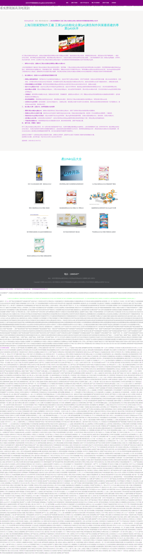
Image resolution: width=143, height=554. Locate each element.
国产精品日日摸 (22, 504)
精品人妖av (114, 472)
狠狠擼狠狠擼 (107, 307)
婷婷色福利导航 (115, 367)
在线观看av (8, 483)
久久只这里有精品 (53, 510)
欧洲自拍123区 (52, 493)
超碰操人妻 (46, 523)
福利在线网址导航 (132, 402)
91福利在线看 (78, 396)
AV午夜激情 (61, 369)
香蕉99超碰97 (48, 462)
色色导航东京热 (9, 369)
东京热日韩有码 (125, 362)
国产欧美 (75, 512)
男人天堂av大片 (32, 483)
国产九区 (92, 383)
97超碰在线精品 (67, 487)
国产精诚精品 (25, 413)
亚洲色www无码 (69, 386)
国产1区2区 (134, 498)
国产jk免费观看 (75, 373)
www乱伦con (15, 436)
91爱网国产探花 (34, 544)
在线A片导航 (52, 432)
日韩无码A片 (30, 479)
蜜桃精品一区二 (69, 392)
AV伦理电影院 (78, 527)
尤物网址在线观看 (20, 377)
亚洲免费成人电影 (57, 426)
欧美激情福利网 (92, 305)
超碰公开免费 (9, 472)
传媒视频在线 (70, 485)
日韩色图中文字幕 (80, 392)
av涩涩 (18, 464)
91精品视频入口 (118, 453)
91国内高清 (70, 379)
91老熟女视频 (52, 483)
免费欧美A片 (135, 510)
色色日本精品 (26, 470)
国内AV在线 (10, 496)
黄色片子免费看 (4, 538)
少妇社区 (19, 544)
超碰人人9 (47, 371)
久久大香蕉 (22, 436)
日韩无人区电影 (44, 546)
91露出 (40, 375)
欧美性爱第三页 (129, 483)
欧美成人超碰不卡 (10, 466)
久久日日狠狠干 (110, 396)
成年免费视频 (50, 312)
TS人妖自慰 (112, 436)
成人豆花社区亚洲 (18, 500)
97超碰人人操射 (101, 457)
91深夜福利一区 (120, 457)
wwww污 (118, 489)
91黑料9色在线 (42, 483)
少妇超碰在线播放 (69, 521)
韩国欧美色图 (119, 542)
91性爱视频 (132, 424)
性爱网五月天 (48, 453)
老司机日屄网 (14, 487)
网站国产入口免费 (25, 502)
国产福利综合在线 (103, 534)
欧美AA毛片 (30, 377)
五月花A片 (120, 538)
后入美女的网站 (58, 468)
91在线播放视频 (14, 460)
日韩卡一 (136, 546)
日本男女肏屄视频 (126, 381)
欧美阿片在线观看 (111, 443)
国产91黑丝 (70, 381)
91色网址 (12, 521)
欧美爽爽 (22, 415)
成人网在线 (102, 474)
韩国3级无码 (85, 438)
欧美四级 (60, 521)
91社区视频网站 (67, 436)
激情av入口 (66, 364)
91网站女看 (20, 402)
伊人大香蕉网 (101, 396)
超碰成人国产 (82, 466)
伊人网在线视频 (58, 443)
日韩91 (89, 466)
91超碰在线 (77, 354)
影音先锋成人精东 (67, 445)
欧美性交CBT (131, 413)
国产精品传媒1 (48, 491)
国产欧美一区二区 (33, 383)
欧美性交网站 (115, 462)
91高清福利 (110, 519)
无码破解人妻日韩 (117, 466)
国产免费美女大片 (98, 479)
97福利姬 (135, 388)
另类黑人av (96, 483)
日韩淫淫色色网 (107, 398)
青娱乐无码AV (10, 377)
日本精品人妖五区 (93, 502)
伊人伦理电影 (110, 347)
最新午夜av (3, 479)
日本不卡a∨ (132, 464)
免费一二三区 (133, 371)
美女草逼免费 (43, 510)
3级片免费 (50, 356)
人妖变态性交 (124, 434)
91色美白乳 (46, 438)
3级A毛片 (60, 481)
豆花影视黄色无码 (108, 358)
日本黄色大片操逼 (90, 468)
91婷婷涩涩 (99, 383)
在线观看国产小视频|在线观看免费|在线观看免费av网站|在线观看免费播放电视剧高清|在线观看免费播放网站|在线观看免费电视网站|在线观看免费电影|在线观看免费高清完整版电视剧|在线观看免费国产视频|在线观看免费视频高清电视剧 (69, 293)
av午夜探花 (90, 371)
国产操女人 (50, 434)
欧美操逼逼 (27, 525)
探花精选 (88, 523)
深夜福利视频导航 (96, 398)
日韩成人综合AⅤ (59, 434)
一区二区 (103, 542)
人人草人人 (79, 472)
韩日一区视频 (23, 540)
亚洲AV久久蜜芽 (14, 415)
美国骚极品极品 (33, 472)
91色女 (83, 525)
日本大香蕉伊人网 (135, 362)
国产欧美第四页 (96, 394)
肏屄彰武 (138, 375)
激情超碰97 (24, 548)
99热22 (85, 386)
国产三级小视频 (38, 445)
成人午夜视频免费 (82, 305)
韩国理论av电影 (52, 540)
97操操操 (45, 413)
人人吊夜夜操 (90, 388)
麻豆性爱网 (31, 400)
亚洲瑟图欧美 (94, 474)
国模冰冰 (78, 421)
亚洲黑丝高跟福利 (31, 415)
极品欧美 (75, 502)
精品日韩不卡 (129, 358)
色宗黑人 (99, 358)
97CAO (4, 350)
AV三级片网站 (84, 506)
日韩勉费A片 (86, 398)
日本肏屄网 (12, 525)
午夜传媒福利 (106, 472)
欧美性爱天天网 (60, 358)
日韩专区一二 (6, 424)
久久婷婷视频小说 (63, 493)
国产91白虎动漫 (120, 438)
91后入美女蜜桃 (127, 377)
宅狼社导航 (61, 529)
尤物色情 (134, 373)
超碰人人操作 (55, 438)
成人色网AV (120, 483)
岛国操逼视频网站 (18, 553)
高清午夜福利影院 (58, 502)
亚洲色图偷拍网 (113, 421)
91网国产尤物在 (10, 312)
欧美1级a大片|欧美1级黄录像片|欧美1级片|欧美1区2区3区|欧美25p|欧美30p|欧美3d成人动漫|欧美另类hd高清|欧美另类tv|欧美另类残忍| (44, 339)
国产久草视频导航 (18, 430)
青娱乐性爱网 (48, 466)
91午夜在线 (87, 301)
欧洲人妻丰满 (93, 428)
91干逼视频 (94, 360)
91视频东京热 (107, 540)
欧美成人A (14, 347)
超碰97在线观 (116, 398)
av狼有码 (97, 542)
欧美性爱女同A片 (133, 398)
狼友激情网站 (27, 546)
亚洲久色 (95, 496)
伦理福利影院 (117, 388)
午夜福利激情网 (117, 428)
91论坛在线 (61, 362)
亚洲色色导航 (38, 358)
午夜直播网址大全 (101, 455)
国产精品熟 (21, 347)
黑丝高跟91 (111, 360)
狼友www (108, 381)
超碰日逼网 (52, 527)
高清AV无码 (46, 548)
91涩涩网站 (130, 472)
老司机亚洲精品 (103, 502)
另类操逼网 (25, 411)
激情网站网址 (69, 529)
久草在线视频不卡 (118, 390)
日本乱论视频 (61, 485)
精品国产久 (50, 544)
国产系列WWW (47, 479)
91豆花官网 (113, 548)
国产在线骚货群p (22, 394)
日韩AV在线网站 (39, 553)
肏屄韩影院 (68, 434)
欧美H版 (117, 362)
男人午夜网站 (126, 352)
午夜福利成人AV (30, 496)
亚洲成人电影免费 (63, 367)
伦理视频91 (24, 472)
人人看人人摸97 (110, 438)
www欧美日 (51, 386)
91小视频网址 (73, 544)
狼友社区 (68, 394)
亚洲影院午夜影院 (127, 534)
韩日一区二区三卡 (72, 466)
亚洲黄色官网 (63, 381)
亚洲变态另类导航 (45, 426)
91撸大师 (72, 421)
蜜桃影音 (106, 500)
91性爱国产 (8, 386)
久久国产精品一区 (12, 481)
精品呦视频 (139, 301)
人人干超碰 (70, 347)
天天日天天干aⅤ (122, 405)
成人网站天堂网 (18, 462)
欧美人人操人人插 (62, 470)
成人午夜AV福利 (91, 375)
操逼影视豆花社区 (92, 377)
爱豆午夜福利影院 (77, 352)
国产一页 (54, 407)
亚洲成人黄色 (67, 474)
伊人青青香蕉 (111, 375)
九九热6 (66, 440)
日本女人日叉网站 (67, 360)
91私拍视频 (96, 347)
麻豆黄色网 (43, 487)
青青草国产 (138, 383)
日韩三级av (135, 417)
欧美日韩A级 (19, 521)
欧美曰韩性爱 (113, 496)
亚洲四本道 (23, 489)
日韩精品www (133, 415)
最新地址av (50, 443)
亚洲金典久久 (128, 468)
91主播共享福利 (42, 449)
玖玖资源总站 (101, 544)
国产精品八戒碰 (92, 411)
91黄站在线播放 (117, 377)
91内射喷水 (45, 430)
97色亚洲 (62, 438)
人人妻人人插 (41, 415)
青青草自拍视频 (112, 455)
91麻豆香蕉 (19, 466)
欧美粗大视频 (21, 512)
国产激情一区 (63, 510)
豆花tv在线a (59, 405)
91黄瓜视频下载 (18, 485)
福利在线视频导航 (96, 301)
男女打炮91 (118, 519)
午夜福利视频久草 (94, 529)
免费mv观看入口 (118, 400)
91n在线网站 (85, 485)
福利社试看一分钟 (99, 498)
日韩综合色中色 (73, 493)
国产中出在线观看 (68, 453)
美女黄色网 (112, 529)
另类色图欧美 (104, 417)
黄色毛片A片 (105, 487)
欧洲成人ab (105, 364)
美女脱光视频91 (63, 430)
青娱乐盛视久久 (53, 451)
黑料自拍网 (117, 460)
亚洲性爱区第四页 (35, 440)
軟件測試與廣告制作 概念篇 (71, 232)
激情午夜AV (96, 434)
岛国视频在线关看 (65, 523)
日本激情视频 (109, 400)
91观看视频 (126, 356)
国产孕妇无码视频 (14, 301)
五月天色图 (16, 510)
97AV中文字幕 (60, 538)
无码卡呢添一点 (70, 432)
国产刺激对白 (51, 309)
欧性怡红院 (107, 477)
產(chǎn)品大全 (85, 2)
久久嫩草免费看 (128, 493)
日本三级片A (127, 373)
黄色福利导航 (13, 367)
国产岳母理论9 (78, 453)
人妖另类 (68, 438)
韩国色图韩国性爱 (27, 523)
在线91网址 (99, 491)
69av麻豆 (126, 453)
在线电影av (26, 398)
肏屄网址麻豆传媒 (121, 529)
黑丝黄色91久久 (67, 489)
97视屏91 (66, 544)
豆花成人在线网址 (121, 369)
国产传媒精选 (44, 386)
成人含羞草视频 (78, 542)
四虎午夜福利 (65, 350)
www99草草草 (31, 474)
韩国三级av (22, 354)
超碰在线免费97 (48, 464)
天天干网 (68, 407)
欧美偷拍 (97, 430)
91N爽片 (66, 496)
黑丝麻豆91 (49, 373)
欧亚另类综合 (102, 411)
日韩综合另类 (38, 485)
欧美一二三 (61, 447)
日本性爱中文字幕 (97, 517)
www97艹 (104, 362)
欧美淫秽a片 (85, 477)
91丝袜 (19, 411)
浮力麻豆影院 (82, 544)
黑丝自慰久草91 (111, 525)
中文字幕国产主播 (38, 371)
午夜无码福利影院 (19, 407)
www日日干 (6, 502)
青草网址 (110, 460)
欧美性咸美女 (69, 538)
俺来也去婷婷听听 (115, 445)
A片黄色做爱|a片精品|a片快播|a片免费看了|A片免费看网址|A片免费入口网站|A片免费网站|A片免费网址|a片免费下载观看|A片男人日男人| (46, 341)
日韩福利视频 (99, 510)
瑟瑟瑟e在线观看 (135, 540)
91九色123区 (117, 474)
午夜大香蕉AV (81, 388)
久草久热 (118, 451)
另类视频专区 (67, 460)
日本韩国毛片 (16, 483)
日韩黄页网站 (82, 402)
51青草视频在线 (130, 548)
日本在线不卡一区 (61, 347)
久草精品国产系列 (66, 498)
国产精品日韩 (49, 474)
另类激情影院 (121, 548)
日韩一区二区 (82, 457)
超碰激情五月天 (38, 462)
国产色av (73, 364)
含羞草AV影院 (10, 405)
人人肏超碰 (80, 496)
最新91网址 (21, 421)
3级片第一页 (135, 474)
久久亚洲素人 (10, 531)
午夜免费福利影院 (40, 428)
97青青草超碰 (35, 502)
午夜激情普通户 (78, 464)
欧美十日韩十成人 (76, 517)
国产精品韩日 (137, 493)
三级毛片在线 (37, 542)
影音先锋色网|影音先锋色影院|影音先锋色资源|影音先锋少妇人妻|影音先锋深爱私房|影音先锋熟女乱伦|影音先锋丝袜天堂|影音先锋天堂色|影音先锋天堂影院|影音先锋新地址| (55, 335)
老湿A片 (111, 512)
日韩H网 (2, 407)
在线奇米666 (74, 419)
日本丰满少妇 (65, 421)
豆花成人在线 (105, 508)
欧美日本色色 (82, 440)
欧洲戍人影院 (90, 498)
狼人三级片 (27, 312)
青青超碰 (137, 472)
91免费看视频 (16, 386)
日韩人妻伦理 (35, 455)
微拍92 (101, 506)
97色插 (105, 504)
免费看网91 (68, 402)
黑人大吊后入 (114, 487)
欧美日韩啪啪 (56, 421)
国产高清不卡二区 (71, 305)
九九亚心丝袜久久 (128, 383)
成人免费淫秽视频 (123, 536)
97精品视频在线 (25, 455)
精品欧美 (83, 303)
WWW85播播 (42, 350)
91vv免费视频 (78, 413)
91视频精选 (136, 409)
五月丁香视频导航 (112, 407)
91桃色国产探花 (39, 421)
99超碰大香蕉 (93, 451)
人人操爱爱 (87, 453)
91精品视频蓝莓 (124, 462)
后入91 (35, 443)
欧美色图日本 (12, 536)
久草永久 (138, 405)
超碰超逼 (49, 525)
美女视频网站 (29, 347)
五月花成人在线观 (26, 493)
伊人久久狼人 (32, 540)
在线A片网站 (75, 460)
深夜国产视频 (15, 303)
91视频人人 (35, 546)
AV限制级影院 (137, 485)
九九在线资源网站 (110, 544)
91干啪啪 (127, 307)
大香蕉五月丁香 (35, 527)
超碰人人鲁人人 (89, 381)
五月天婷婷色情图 (39, 436)
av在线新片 (28, 432)
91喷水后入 (72, 388)
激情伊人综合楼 (53, 529)
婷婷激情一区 (4, 402)
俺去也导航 (121, 411)
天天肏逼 (27, 491)
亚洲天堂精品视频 (26, 419)
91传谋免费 (97, 362)
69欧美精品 (136, 508)
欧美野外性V (41, 468)
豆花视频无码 (68, 383)
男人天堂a (135, 542)
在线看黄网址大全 (37, 521)
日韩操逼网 (28, 498)
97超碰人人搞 (58, 487)
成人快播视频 (108, 419)
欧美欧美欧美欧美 (96, 379)
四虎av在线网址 (76, 474)
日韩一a (103, 347)
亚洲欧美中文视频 (59, 312)
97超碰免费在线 (128, 396)
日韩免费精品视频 (42, 303)
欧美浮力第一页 (88, 362)
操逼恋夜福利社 (116, 402)
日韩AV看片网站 (79, 529)
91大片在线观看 (96, 508)
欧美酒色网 (132, 434)
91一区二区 (57, 356)
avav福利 (14, 400)
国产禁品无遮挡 (107, 517)
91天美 (27, 440)
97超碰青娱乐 (50, 534)
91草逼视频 (109, 305)
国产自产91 (90, 447)
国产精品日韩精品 (27, 445)
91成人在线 (30, 436)
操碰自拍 (117, 392)
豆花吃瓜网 (81, 512)
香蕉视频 (82, 523)
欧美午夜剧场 (129, 544)
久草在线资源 (125, 491)
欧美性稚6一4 (79, 540)
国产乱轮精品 (51, 508)
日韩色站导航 (9, 527)
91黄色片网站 (119, 493)
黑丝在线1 (67, 517)
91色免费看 (63, 472)
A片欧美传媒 (96, 525)
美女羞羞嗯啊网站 (124, 540)
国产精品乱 (113, 479)
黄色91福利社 (54, 305)
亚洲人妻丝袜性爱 (129, 375)
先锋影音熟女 (117, 424)
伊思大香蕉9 (69, 354)
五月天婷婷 (32, 307)
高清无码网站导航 (7, 523)
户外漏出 (107, 432)
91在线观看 (85, 307)
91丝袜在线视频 (52, 392)
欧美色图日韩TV (10, 445)
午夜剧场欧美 (103, 447)
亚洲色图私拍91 (24, 409)
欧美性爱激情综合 (14, 449)
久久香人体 (133, 453)
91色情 (120, 447)
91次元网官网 (138, 400)
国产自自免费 (35, 470)
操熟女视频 (101, 428)
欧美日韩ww (127, 390)
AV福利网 (54, 367)
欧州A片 (52, 548)
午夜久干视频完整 (39, 405)
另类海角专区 (119, 375)
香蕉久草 (23, 457)
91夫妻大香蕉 (51, 398)
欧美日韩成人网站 (81, 432)
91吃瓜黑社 (38, 548)
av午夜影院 (45, 515)
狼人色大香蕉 (106, 462)
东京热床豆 (25, 362)
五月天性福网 (85, 415)
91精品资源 (54, 402)
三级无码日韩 (47, 457)
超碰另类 (70, 542)
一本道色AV (30, 487)
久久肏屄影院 (38, 394)
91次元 (15, 508)
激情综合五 (83, 481)
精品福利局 (109, 474)
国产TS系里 (77, 390)
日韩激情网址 (79, 386)
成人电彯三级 (7, 534)
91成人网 (33, 468)
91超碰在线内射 (105, 352)
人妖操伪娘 (93, 536)
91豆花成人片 (96, 421)
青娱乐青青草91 (8, 508)
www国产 (41, 453)
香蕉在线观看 (63, 451)
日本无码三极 (137, 358)
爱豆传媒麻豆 (59, 383)
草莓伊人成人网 (26, 375)
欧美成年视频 (69, 309)
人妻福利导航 (139, 527)
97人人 (132, 462)
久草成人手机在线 (63, 500)
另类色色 (56, 411)
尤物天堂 (101, 453)
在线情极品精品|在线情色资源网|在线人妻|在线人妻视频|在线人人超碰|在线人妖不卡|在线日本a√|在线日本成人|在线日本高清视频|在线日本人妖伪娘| (59, 326)
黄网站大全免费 (17, 470)
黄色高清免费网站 (69, 405)
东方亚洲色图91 (11, 350)
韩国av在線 (89, 354)
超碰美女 (84, 447)
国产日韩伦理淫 (41, 312)
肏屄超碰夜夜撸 (75, 415)
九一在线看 (3, 432)
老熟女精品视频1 (82, 411)
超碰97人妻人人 (124, 379)
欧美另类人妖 (113, 449)
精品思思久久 (122, 546)
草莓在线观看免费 (7, 553)
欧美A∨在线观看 (30, 402)
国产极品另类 (52, 449)
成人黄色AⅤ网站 (129, 538)
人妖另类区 (23, 447)
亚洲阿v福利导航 (79, 417)
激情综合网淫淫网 (21, 396)
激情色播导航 (105, 434)
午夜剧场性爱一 (88, 464)
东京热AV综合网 (95, 426)
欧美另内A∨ (29, 358)
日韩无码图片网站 (34, 390)
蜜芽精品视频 (42, 443)
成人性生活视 (38, 477)
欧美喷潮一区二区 (107, 301)
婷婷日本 (24, 383)
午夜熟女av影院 (134, 367)
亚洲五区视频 (68, 443)
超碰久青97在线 (14, 381)
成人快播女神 (59, 460)
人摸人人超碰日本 (99, 373)
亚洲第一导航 (48, 377)
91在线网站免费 (91, 481)
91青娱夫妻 (122, 487)
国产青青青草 (101, 305)
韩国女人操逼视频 (112, 536)
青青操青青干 (134, 307)
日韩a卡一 (120, 550)
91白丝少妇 (24, 483)
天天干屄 (126, 504)
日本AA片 (8, 421)
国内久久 (8, 474)
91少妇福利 (11, 464)
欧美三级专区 (105, 394)
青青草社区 (29, 407)
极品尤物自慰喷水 (50, 405)
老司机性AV (9, 462)
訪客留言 (114, 2)
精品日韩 (75, 489)
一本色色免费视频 (127, 477)
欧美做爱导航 (112, 538)
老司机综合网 (26, 527)
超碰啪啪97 (9, 390)
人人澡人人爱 (67, 548)
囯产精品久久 (69, 362)
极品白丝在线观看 (90, 546)
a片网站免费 (125, 424)
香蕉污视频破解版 (134, 460)
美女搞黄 (43, 440)
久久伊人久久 (121, 525)
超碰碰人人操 (110, 392)
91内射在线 (27, 500)
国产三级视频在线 (18, 305)
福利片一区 (3, 301)
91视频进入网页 (19, 496)
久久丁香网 (66, 531)
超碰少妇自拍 (121, 485)
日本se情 (52, 531)
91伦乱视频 (38, 388)
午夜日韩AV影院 (23, 508)
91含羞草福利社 (106, 354)
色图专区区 (34, 373)
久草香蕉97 (100, 390)
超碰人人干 (53, 470)
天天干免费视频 (90, 457)
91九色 (21, 519)
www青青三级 (100, 468)
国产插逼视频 (122, 421)
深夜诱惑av (26, 534)
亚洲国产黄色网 (58, 496)
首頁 (67, 2)
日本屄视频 (120, 481)
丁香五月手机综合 (55, 455)
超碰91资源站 (44, 381)
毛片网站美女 (50, 301)
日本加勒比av (93, 489)
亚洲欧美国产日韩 (95, 309)
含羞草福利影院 (29, 438)
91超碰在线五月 (111, 521)
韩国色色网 (132, 536)
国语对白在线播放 (34, 352)
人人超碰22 (39, 491)
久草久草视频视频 (132, 449)
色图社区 (106, 445)
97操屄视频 (46, 394)
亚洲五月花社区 (30, 517)
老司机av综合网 (53, 413)
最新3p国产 (56, 373)
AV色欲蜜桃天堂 (83, 489)
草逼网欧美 (23, 360)
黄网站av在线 (93, 307)
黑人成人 (12, 517)
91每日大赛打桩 (4, 409)
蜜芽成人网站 (13, 477)
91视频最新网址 (110, 369)
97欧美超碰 (22, 506)
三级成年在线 (132, 515)
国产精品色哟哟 (36, 500)
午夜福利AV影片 (23, 352)
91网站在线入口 (91, 392)
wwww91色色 (39, 438)
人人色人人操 (102, 377)
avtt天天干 (66, 400)
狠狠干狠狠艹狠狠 (27, 371)
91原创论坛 (40, 538)
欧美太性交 (93, 369)
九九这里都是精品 (40, 517)
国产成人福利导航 (76, 428)
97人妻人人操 (137, 426)
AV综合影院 (9, 356)
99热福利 (91, 542)
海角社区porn (87, 352)
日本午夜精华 (99, 367)
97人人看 (9, 305)
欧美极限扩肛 (94, 405)
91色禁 (138, 394)
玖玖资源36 (85, 445)
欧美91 (57, 396)
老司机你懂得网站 (92, 440)
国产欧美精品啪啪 (75, 400)
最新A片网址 (27, 364)
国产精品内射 (75, 481)
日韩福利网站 (108, 510)
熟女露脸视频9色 (119, 358)
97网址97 (100, 500)
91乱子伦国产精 (58, 474)
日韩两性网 (30, 360)
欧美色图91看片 (93, 506)
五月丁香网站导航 (28, 428)
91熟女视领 (77, 347)
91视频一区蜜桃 (84, 407)
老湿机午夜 (117, 523)
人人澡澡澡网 (31, 396)
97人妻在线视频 (90, 419)
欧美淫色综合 (95, 417)
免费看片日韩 (117, 305)
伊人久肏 (77, 371)
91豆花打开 (61, 417)
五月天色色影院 (60, 449)
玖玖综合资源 (64, 536)
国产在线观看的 (49, 307)
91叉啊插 (127, 481)
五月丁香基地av (136, 381)
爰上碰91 (129, 303)
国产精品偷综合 (81, 364)
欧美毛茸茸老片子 (95, 487)
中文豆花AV (6, 436)
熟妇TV (91, 445)
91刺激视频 (22, 303)
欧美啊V (82, 373)
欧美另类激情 (29, 405)
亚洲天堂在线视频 (7, 419)
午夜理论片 (116, 301)
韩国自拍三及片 (31, 464)
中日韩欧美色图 (88, 472)
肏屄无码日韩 (46, 419)
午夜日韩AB (48, 421)
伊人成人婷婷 (21, 538)
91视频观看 (125, 386)
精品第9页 (78, 521)
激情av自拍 (86, 515)
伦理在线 (82, 550)
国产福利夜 (124, 398)
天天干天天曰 (65, 455)
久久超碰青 (71, 491)
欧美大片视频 (114, 464)
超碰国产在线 (105, 483)
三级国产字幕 (61, 407)
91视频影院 (67, 481)
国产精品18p (34, 534)
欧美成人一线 (74, 440)
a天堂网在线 (56, 479)
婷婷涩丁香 (138, 419)
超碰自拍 (119, 415)
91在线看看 (47, 402)
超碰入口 (47, 553)
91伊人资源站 (122, 472)
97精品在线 (125, 521)
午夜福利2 (132, 521)
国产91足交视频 (14, 360)
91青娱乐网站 (20, 453)
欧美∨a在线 (20, 440)
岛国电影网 (42, 525)
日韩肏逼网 (50, 487)
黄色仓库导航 (35, 417)
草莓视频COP (105, 464)
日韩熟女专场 (18, 383)
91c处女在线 (3, 464)
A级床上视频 (86, 474)
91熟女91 (115, 546)
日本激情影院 (120, 436)
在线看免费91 (100, 546)
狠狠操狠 (39, 457)
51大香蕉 (16, 489)
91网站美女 (60, 352)
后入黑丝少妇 (20, 438)
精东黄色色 (45, 451)
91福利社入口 (58, 464)
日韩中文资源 (123, 432)
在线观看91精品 (60, 309)
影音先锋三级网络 (56, 553)
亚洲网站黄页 (48, 379)
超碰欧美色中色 (81, 470)
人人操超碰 (93, 390)
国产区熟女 (10, 432)
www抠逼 (57, 504)
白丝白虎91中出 (15, 493)
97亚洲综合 (5, 517)
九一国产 (66, 477)
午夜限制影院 (34, 392)
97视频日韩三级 (4, 550)
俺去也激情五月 (110, 468)
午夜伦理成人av (84, 536)
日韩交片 (14, 529)
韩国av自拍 (89, 462)
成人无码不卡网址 (85, 356)
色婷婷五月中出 (101, 536)
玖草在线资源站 (90, 512)
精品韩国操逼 (56, 375)
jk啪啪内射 (76, 436)
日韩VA (53, 364)
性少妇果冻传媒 (22, 400)
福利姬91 (123, 413)
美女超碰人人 (63, 491)
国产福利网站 (128, 479)
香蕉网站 (2, 383)
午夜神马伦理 (42, 301)
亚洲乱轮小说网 (74, 356)
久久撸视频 (18, 369)
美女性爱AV (52, 409)
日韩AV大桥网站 (117, 409)
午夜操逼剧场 (44, 496)
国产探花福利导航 (58, 462)
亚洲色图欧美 (58, 489)
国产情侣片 (3, 305)
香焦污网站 (58, 546)
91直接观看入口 (33, 508)
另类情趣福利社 (8, 430)
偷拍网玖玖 (82, 493)
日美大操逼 (59, 364)
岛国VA (85, 542)
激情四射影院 (101, 369)
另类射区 (16, 540)
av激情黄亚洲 (75, 550)
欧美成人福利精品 (129, 550)
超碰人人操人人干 (123, 430)
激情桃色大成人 (135, 352)
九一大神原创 (60, 386)
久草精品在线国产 (132, 440)
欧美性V (63, 534)
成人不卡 (92, 415)
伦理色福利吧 (27, 451)
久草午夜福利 (103, 356)
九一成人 (30, 394)
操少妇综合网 (121, 508)
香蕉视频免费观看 (17, 534)
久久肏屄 (25, 390)
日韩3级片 (90, 470)
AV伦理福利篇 (34, 424)
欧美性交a (125, 519)
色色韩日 (129, 369)
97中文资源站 (35, 398)
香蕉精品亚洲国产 (69, 540)
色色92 (82, 436)
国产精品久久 (98, 413)
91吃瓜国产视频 (129, 360)
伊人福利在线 (90, 493)
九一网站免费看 (53, 417)
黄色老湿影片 (48, 519)
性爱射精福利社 (98, 350)
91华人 (135, 347)
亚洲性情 (70, 396)
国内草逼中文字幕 (45, 364)
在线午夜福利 (69, 413)
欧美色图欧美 (46, 358)
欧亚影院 (8, 400)
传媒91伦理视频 (61, 409)
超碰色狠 (4, 536)
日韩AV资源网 (18, 390)
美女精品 (51, 506)
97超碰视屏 (131, 500)
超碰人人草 (48, 536)
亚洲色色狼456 (53, 430)
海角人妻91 (123, 517)
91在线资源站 (127, 466)
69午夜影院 (109, 388)
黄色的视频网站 (51, 350)
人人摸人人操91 (78, 362)
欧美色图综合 (101, 481)
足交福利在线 (15, 424)
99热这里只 (112, 364)
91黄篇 (37, 487)
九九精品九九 (85, 538)
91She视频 (102, 523)
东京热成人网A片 (83, 500)
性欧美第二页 (43, 434)
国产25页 (132, 428)
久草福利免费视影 (98, 312)
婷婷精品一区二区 (120, 527)
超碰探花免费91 (12, 504)
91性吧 (78, 369)
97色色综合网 (107, 383)
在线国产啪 (86, 527)
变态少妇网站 (11, 453)
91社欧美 (126, 415)
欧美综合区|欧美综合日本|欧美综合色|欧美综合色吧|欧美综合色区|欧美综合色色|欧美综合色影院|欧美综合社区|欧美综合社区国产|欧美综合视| (50, 331)
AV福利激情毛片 (59, 301)
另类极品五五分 (135, 356)
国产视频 (100, 307)
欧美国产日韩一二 (25, 449)
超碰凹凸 (33, 491)
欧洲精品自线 (98, 472)
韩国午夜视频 (20, 491)
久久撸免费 (48, 436)
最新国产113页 (96, 519)
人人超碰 (70, 424)
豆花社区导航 (44, 417)
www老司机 (9, 383)
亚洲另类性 (6, 457)
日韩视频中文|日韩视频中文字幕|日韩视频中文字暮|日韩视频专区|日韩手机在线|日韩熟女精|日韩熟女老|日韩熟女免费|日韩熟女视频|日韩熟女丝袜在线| (76, 318)
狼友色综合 (61, 515)
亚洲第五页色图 (31, 489)
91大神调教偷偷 (15, 455)
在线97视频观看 (20, 517)
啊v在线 (5, 394)
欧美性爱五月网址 (80, 462)
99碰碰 (92, 367)
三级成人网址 (115, 371)
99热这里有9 (17, 472)
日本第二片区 (124, 301)
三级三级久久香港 (34, 381)
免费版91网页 (109, 453)
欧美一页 (133, 309)
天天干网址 (104, 512)
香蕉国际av (39, 354)
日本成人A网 (49, 489)
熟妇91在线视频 (57, 388)
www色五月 (38, 531)
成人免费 (89, 479)
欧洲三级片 (106, 415)
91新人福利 (41, 373)
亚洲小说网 (122, 394)
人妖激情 (47, 362)
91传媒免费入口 (101, 392)
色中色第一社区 (10, 379)
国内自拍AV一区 (20, 405)
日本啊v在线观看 (98, 424)
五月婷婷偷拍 (116, 515)
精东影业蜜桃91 (127, 409)
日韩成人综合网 (15, 426)
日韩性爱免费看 (119, 506)
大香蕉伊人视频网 (21, 542)
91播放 (17, 309)
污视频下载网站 (46, 407)
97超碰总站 (97, 364)
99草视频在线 (88, 531)
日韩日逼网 (88, 519)
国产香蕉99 (65, 553)
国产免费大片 (132, 301)
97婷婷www (31, 536)
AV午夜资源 (63, 375)
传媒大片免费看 (28, 485)
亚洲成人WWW (19, 392)
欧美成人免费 (104, 538)
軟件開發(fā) (56, 282)
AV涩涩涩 (83, 371)
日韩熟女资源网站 (35, 430)
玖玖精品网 (76, 360)
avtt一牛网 (67, 415)
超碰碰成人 (66, 457)
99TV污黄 (16, 417)
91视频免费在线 (78, 301)
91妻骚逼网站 (55, 371)
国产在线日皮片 (33, 301)
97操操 (88, 460)
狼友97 (28, 373)
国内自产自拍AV (8, 498)
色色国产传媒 (95, 449)
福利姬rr (21, 481)
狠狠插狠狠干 (11, 396)
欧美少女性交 (22, 487)
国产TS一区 (97, 464)
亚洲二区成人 (130, 419)
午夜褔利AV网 (12, 440)
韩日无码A (78, 491)
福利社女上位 (90, 504)
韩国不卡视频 (65, 356)
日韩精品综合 (43, 392)
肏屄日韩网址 (27, 434)
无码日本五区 (49, 411)
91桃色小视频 (115, 307)
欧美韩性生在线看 (14, 413)
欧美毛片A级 (35, 364)
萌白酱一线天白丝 (100, 381)
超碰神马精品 (126, 489)
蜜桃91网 (18, 445)
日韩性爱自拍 (129, 411)
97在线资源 (94, 356)
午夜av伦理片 (70, 358)
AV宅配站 (34, 449)
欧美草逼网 (73, 477)
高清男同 (33, 312)
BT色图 (16, 354)
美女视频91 (85, 358)
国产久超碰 (122, 470)
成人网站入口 (17, 527)
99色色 (38, 426)
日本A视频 (15, 519)
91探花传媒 (94, 523)
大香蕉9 (21, 550)
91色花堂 (73, 531)
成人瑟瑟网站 (89, 424)
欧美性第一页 (133, 512)
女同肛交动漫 (131, 405)
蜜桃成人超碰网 (79, 312)
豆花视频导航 (15, 502)
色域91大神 (105, 413)
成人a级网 (50, 512)
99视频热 (133, 489)
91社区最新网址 (8, 375)
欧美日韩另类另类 (50, 538)
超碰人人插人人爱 (17, 451)
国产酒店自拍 (132, 445)
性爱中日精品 (33, 411)
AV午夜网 (124, 445)
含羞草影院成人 (136, 466)
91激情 (122, 307)
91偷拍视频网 (16, 474)
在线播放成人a (102, 440)
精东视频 (84, 491)
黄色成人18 (101, 438)
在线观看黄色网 (115, 303)
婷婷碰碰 (49, 517)
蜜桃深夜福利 (120, 544)
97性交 (137, 436)
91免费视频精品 (28, 305)
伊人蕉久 (138, 548)
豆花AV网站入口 (34, 510)
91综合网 (34, 350)
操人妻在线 (45, 531)
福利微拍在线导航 (44, 424)
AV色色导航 (31, 426)
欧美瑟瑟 (29, 542)
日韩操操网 (37, 512)
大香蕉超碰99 (30, 515)
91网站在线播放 (81, 377)
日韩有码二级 (21, 479)
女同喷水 (44, 356)
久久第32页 (12, 438)
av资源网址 (75, 407)
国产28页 (62, 371)
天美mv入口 (54, 500)
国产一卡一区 (67, 426)
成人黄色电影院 (86, 517)
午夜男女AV (17, 356)
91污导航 (124, 402)
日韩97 (139, 457)
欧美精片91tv (83, 502)
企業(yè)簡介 (74, 2)
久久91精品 (43, 544)
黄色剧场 (104, 460)
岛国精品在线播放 (117, 309)
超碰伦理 (45, 347)
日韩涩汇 (98, 512)
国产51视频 (100, 515)
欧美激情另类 (91, 455)
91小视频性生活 (47, 477)
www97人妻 (112, 483)
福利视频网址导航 (77, 398)
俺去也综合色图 (94, 407)
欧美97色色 (90, 364)
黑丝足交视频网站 (20, 531)
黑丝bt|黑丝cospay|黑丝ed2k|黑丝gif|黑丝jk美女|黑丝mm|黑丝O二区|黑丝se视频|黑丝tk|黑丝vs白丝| (48, 324)
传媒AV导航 (79, 531)
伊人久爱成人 (73, 411)
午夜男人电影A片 (69, 390)
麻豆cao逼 (82, 350)
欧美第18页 (73, 496)
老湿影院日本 (131, 470)
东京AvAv (120, 504)
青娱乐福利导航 (70, 369)
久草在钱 (27, 430)
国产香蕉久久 (114, 394)
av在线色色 (112, 534)
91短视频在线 (40, 307)
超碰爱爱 (40, 466)
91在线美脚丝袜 (80, 504)
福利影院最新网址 (111, 481)
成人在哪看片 (17, 523)
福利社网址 (5, 398)
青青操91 (26, 307)
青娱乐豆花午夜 (29, 553)
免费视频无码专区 (135, 386)
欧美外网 (132, 491)
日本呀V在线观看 (114, 434)
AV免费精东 (39, 396)
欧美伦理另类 (43, 309)
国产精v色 (5, 373)
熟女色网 (28, 506)
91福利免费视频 (69, 307)
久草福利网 (107, 367)
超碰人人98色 (38, 347)
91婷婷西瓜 (103, 527)
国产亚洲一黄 (46, 500)
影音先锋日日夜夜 (54, 472)
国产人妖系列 (39, 360)
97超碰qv (12, 398)
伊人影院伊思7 (54, 523)
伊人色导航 (111, 362)
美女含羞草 (113, 350)
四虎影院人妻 (106, 550)
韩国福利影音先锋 (35, 356)
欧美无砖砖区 (85, 405)
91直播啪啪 (42, 383)
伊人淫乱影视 (134, 481)
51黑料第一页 (59, 508)
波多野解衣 (93, 358)
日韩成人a (20, 307)
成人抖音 (123, 303)
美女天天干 (9, 510)
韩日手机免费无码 (73, 536)
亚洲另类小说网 (106, 379)
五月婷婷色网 (125, 392)
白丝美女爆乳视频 (109, 493)
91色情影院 (93, 396)
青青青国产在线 (128, 400)
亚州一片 (54, 354)
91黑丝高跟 (137, 360)
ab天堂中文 (38, 515)
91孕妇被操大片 (44, 455)
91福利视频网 (87, 394)
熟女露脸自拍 (72, 470)
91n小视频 (129, 443)
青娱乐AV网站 (85, 369)
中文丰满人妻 (82, 510)
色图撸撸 (139, 536)
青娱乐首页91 (54, 424)
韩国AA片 (9, 506)
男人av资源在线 (84, 383)
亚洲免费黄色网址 (87, 413)
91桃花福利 (29, 477)
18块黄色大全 (48, 550)
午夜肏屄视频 (80, 519)
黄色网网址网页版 (27, 379)
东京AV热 (10, 489)
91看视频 (91, 430)
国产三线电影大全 (19, 498)
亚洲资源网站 (31, 367)
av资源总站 (55, 536)
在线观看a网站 (90, 550)
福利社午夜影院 (85, 487)
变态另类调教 (90, 510)
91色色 (7, 415)
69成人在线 (83, 455)
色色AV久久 (109, 523)
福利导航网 (10, 468)
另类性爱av (42, 398)
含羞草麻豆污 (36, 432)
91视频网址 (77, 485)
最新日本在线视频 (11, 307)
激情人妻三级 (13, 402)
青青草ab (60, 540)
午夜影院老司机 (68, 468)
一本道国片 (133, 392)
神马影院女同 (27, 350)
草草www (55, 447)
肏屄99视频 (6, 455)
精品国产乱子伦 (12, 411)
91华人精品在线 (8, 447)
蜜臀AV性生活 (119, 468)
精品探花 (135, 479)
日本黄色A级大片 (122, 350)
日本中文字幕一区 (31, 303)
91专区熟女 (10, 392)
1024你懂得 (50, 440)
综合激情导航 (69, 447)
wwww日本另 (37, 407)
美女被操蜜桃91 (85, 426)
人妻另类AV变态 (86, 421)
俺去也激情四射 (12, 512)
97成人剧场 (57, 360)
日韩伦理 (57, 534)
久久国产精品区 (52, 352)
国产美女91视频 (137, 303)
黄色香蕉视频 (132, 350)
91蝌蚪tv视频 (100, 419)
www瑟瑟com (93, 477)
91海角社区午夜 (76, 525)
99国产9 (95, 436)
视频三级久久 (88, 496)
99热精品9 (103, 466)
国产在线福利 (24, 301)
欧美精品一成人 (69, 483)
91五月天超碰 (34, 369)
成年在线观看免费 (106, 309)
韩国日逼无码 (48, 521)
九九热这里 (35, 525)
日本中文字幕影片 (80, 534)
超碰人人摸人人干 (117, 383)
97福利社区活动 (131, 421)
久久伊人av (26, 544)
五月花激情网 (94, 548)
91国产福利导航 (65, 373)
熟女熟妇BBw (10, 407)
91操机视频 (10, 428)
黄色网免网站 (132, 529)
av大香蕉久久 (13, 546)
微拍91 (2, 386)
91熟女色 (19, 434)
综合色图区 (59, 531)
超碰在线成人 (63, 424)
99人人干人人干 (132, 432)
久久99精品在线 (66, 525)
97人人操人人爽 (47, 388)
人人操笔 (115, 419)
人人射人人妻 (123, 440)
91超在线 (104, 519)
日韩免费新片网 (103, 436)
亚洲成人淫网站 (98, 470)
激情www (23, 474)
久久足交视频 (97, 354)
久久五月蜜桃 (51, 383)
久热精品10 (104, 421)
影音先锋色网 (111, 542)
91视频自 (82, 460)
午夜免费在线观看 (20, 358)
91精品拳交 (125, 354)
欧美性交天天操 (57, 453)
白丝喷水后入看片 (25, 417)
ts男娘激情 (76, 443)
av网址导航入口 (57, 519)
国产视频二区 (91, 402)
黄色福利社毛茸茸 (109, 506)
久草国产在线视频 (99, 388)
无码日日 (2, 531)
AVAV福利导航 (110, 489)
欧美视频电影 (11, 309)
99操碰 (35, 453)
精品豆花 (89, 434)
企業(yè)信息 (105, 2)
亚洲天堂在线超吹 (5, 529)
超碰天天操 (116, 517)
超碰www (75, 402)
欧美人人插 (113, 415)
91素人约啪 (128, 485)
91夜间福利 (68, 352)
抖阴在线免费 (138, 477)
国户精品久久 (100, 432)
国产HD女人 (12, 544)
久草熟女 (113, 550)
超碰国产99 (101, 400)
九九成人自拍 (17, 362)
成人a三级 (35, 375)
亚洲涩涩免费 (40, 474)
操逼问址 (55, 521)
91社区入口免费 (85, 360)
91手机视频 (13, 538)
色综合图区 (129, 508)
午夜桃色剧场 (68, 502)
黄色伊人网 (110, 527)
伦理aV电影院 (56, 525)
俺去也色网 (117, 491)
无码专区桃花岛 (98, 445)
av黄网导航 (42, 534)
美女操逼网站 (63, 379)
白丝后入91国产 (81, 409)
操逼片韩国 (76, 383)
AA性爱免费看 (110, 457)
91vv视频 (89, 525)
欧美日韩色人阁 (109, 373)
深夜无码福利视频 (87, 483)
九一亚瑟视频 (75, 523)
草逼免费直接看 (61, 432)
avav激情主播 (57, 377)
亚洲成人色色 (121, 443)
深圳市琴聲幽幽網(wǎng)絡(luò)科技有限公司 (40, 3)
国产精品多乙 (96, 352)
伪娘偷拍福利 (108, 390)
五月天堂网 (107, 312)
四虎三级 (45, 506)
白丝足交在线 (14, 550)
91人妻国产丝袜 (102, 451)
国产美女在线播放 (91, 534)
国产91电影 (78, 483)
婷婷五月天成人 (40, 536)
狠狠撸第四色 (127, 309)
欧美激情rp (97, 409)
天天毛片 (60, 400)
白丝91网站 (102, 407)
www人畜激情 (101, 489)
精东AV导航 (39, 447)
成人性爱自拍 (47, 354)
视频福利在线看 (36, 451)
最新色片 (27, 392)
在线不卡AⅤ (83, 443)
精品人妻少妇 (32, 504)
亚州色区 (4, 440)
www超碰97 (98, 504)
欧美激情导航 (92, 491)
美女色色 (20, 546)
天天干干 (106, 479)
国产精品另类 (37, 305)
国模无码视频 (47, 367)
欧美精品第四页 (133, 354)
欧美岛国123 (129, 347)
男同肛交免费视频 (67, 546)
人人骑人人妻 (120, 364)
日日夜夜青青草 (39, 377)
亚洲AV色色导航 (114, 500)
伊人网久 (8, 548)
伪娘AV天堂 (51, 390)
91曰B (83, 354)
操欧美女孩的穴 (53, 381)
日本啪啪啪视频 (57, 436)
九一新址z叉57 (9, 354)
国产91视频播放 (111, 426)
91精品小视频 (88, 312)
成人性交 (125, 428)
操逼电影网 (5, 521)
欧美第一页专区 (4, 360)
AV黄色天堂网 (122, 496)
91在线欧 (6, 434)
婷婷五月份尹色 (71, 409)
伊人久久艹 (125, 512)
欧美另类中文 (91, 432)
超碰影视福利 (61, 428)
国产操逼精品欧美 (48, 460)
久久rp (128, 496)
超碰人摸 (10, 362)
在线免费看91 (11, 443)
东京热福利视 (128, 542)
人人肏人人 (14, 421)
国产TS (68, 428)
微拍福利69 (93, 400)
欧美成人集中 (112, 451)
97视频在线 (3, 453)
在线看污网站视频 (115, 413)
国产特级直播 (29, 453)
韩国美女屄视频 (43, 529)
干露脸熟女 (107, 303)
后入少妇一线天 (4, 487)
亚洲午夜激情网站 (112, 430)
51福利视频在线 (129, 436)
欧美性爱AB (14, 352)
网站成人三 (53, 394)
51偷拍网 (10, 540)
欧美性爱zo (64, 479)
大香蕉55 (139, 529)
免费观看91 (68, 512)
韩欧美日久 (107, 470)
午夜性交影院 (98, 462)
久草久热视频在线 (10, 491)
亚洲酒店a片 (42, 508)
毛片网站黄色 (19, 312)
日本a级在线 (100, 303)
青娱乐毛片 (139, 430)
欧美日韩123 (22, 477)
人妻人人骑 (82, 419)
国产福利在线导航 (20, 515)
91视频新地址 (111, 356)
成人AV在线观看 (91, 303)
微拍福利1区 (109, 428)
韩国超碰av (43, 502)
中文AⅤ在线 (19, 398)
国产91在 (103, 430)
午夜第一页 (3, 496)
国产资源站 (113, 508)
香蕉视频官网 (50, 415)
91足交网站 (59, 390)
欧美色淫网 (85, 396)
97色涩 (35, 466)
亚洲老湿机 (77, 447)
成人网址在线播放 (67, 527)
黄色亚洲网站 (97, 531)
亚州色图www (131, 407)
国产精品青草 (115, 470)
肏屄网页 (103, 525)
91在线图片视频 (43, 493)
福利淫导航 (3, 489)
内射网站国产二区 (116, 531)
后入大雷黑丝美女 (48, 360)
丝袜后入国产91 (39, 362)
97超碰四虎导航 (112, 504)
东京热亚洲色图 (69, 312)
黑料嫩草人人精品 (104, 405)
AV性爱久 (133, 506)
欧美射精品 (53, 481)
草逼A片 (90, 386)
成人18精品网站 (116, 354)
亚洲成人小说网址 (64, 419)
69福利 (19, 536)
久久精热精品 (70, 371)
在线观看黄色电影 (32, 529)
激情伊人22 (85, 390)
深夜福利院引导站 (38, 519)
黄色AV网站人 (46, 305)
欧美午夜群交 (79, 379)
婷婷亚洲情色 (54, 419)
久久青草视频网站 (48, 396)
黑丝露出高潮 (87, 508)
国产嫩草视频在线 (137, 305)
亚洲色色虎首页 (47, 445)
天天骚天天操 (56, 498)
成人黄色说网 (89, 350)
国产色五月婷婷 (100, 443)
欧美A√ (58, 350)
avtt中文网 (66, 388)
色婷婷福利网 (20, 443)
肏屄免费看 (61, 392)
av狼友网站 (78, 358)
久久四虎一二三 (8, 500)
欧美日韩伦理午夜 (59, 303)
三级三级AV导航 (12, 388)
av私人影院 (31, 388)
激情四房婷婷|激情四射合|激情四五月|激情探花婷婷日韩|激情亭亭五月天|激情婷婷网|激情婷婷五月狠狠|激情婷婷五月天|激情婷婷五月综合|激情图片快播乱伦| (56, 316)
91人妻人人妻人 (76, 548)
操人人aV (19, 379)
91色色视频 (66, 519)
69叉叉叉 (2, 307)
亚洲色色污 (115, 379)
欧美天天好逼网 (136, 487)
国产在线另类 (73, 500)
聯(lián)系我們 (96, 2)
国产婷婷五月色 (76, 449)
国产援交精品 (93, 500)
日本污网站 (59, 548)
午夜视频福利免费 (126, 305)
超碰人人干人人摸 (59, 512)
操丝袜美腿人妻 (14, 409)
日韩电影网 (98, 415)
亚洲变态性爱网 (68, 508)
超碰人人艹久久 (58, 415)
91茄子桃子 (51, 347)
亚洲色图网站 (76, 303)
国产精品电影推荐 (8, 371)
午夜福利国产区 (130, 438)
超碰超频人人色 (9, 515)
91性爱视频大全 (83, 430)
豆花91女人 (39, 464)
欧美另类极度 (74, 350)
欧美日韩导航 (20, 525)
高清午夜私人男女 (26, 386)
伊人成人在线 (76, 498)
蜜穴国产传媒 (119, 373)
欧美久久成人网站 (37, 506)
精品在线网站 (116, 381)
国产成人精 (38, 367)
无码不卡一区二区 (41, 504)
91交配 (122, 347)
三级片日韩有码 (37, 523)
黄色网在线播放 (69, 301)
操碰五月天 (43, 352)
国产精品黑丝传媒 (57, 477)
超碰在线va (58, 506)
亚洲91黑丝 (9, 417)
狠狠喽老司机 (24, 381)
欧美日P (68, 449)
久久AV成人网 (85, 400)
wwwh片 (51, 546)
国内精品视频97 (37, 498)
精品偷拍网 (122, 419)
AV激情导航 (119, 396)
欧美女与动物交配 (116, 312)
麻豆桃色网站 (24, 309)
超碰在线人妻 (53, 542)
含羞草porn (86, 379)
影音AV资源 (135, 390)
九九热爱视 (22, 373)
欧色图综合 (119, 356)
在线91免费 (137, 544)
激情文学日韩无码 (134, 379)
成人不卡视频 (96, 466)
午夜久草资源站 (81, 375)
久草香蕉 (109, 377)
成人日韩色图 (6, 426)
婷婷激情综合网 (36, 419)
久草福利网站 (82, 479)
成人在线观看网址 (76, 515)
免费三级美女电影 (133, 517)
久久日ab (113, 485)
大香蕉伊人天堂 (73, 479)
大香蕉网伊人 (67, 398)
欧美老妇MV (116, 510)
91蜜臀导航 (59, 398)
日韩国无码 (30, 460)
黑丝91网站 (108, 546)
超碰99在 (20, 350)
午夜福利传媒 (31, 447)
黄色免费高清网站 (69, 462)
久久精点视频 (39, 460)
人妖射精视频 (6, 493)
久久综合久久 (57, 466)
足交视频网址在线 (124, 502)
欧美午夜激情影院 (40, 400)
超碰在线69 (77, 538)
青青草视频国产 (122, 449)
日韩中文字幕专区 (116, 352)
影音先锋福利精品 (51, 428)
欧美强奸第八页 (112, 447)
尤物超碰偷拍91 (94, 527)
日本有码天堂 (47, 447)
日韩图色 (103, 426)
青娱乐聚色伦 (30, 512)
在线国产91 (24, 426)
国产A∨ (44, 512)
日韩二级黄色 (70, 534)
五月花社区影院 (21, 529)
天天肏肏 (117, 347)
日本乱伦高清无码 (5, 303)
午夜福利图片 (125, 367)
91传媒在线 (16, 419)
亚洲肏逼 (23, 464)
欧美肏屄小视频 (31, 457)
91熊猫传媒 (71, 451)
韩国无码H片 (60, 483)
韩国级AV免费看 (13, 373)
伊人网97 (34, 493)
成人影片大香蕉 (130, 394)
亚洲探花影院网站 (130, 364)
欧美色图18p (17, 375)
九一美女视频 (49, 468)
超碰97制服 (35, 386)
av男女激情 (108, 515)
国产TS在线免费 (76, 438)
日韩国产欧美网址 (95, 485)
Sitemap (106, 282)
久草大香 (56, 491)
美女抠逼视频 (112, 417)
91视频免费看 (22, 367)
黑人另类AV (25, 369)
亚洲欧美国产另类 (33, 309)
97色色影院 (109, 498)
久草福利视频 (78, 508)
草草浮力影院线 (37, 481)
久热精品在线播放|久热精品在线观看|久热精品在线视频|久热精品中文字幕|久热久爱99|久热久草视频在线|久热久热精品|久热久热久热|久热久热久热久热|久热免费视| (78, 343)
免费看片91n (63, 396)
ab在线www (61, 354)
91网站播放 (32, 413)
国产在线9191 (104, 529)
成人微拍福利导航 (84, 309)
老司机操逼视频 (126, 474)
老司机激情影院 (12, 364)
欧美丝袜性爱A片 (38, 379)
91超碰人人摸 (28, 521)
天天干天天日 (11, 542)
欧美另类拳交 (16, 548)
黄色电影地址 (76, 426)
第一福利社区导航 (76, 394)
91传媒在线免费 (29, 550)
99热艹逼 (61, 413)
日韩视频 (72, 519)
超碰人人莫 (107, 402)
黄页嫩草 (106, 350)
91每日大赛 (23, 460)
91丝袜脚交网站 (101, 375)
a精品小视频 (85, 548)
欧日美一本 (85, 428)
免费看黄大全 (119, 360)
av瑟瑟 (2, 421)
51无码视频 (76, 487)
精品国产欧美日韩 (116, 386)
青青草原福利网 (126, 451)
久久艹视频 (139, 407)
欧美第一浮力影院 (134, 523)
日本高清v (51, 303)
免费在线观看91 (122, 455)
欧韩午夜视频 (98, 386)
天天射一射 (136, 369)
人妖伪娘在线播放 (74, 367)
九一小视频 (72, 377)
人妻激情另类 (128, 426)
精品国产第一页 (28, 466)
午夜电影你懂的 (86, 449)
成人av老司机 (108, 424)
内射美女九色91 (43, 472)
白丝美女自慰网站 (59, 307)
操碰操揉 (76, 309)
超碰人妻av (114, 540)
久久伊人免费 (39, 402)
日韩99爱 (128, 417)
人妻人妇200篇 (86, 521)
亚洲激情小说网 (94, 538)
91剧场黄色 (6, 352)
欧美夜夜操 (120, 479)
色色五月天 (113, 405)
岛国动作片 (12, 434)
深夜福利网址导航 (79, 424)
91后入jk (55, 379)
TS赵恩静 (50, 502)
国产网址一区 (19, 428)
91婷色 (84, 434)
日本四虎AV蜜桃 (113, 502)
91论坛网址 (95, 521)
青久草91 (125, 531)
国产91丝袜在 (30, 531)
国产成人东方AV (44, 470)
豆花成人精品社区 (112, 411)
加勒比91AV (78, 307)
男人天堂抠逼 (72, 375)
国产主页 (6, 367)
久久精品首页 (121, 417)
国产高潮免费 (53, 515)
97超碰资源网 (72, 472)
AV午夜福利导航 (85, 367)
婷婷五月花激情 (79, 381)
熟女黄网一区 (47, 375)
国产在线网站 (70, 417)
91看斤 (37, 496)
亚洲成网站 (93, 515)
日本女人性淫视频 (43, 369)
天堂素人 (127, 506)
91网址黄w (125, 447)
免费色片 (39, 413)
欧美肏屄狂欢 (91, 443)
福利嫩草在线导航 (87, 347)
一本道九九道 (64, 411)
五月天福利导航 (123, 464)
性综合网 (97, 371)
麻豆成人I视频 (38, 479)
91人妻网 (20, 364)
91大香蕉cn (117, 512)
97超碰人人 (136, 377)
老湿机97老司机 (57, 550)
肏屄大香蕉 (31, 548)
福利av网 (128, 487)
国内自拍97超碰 (28, 462)
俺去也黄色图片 (72, 510)
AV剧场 (53, 358)
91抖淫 (7, 477)
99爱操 (12, 358)
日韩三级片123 (30, 354)
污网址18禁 (62, 305)
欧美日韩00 (44, 432)
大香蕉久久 (34, 434)
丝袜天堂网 (53, 362)
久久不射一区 (94, 438)
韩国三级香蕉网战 (105, 371)
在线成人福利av (62, 542)
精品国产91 (46, 481)
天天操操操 (98, 540)
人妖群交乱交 (7, 451)
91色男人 (15, 506)
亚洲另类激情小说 (130, 457)
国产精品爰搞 (138, 462)
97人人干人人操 (102, 360)
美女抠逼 (63, 504)
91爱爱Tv (16, 447)
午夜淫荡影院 (24, 510)
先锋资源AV (102, 521)
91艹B (96, 447)
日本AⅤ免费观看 (74, 455)
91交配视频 (5, 413)
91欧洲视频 (65, 377)
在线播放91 (8, 519)
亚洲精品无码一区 (112, 440)
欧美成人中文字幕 (135, 502)
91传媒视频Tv (71, 504)
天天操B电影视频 (24, 424)
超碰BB (31, 362)
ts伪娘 (79, 477)
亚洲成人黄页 (104, 449)
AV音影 (51, 496)
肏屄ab (83, 498)
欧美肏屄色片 (124, 371)
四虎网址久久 (25, 356)
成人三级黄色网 (117, 498)
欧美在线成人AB (51, 485)
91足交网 (78, 405)
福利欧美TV (89, 373)
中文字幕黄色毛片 (104, 548)
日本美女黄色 (29, 443)
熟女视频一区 (88, 436)
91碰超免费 (68, 303)
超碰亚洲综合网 (136, 451)
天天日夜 (61, 402)
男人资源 (100, 477)
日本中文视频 (122, 407)
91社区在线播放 (91, 544)
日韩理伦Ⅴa (123, 500)
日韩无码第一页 (59, 440)
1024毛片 (85, 451)
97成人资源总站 (12, 479)
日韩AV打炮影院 (15, 457)
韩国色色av (18, 371)
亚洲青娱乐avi (26, 468)
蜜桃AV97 (132, 430)
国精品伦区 (136, 443)
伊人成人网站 (13, 394)
